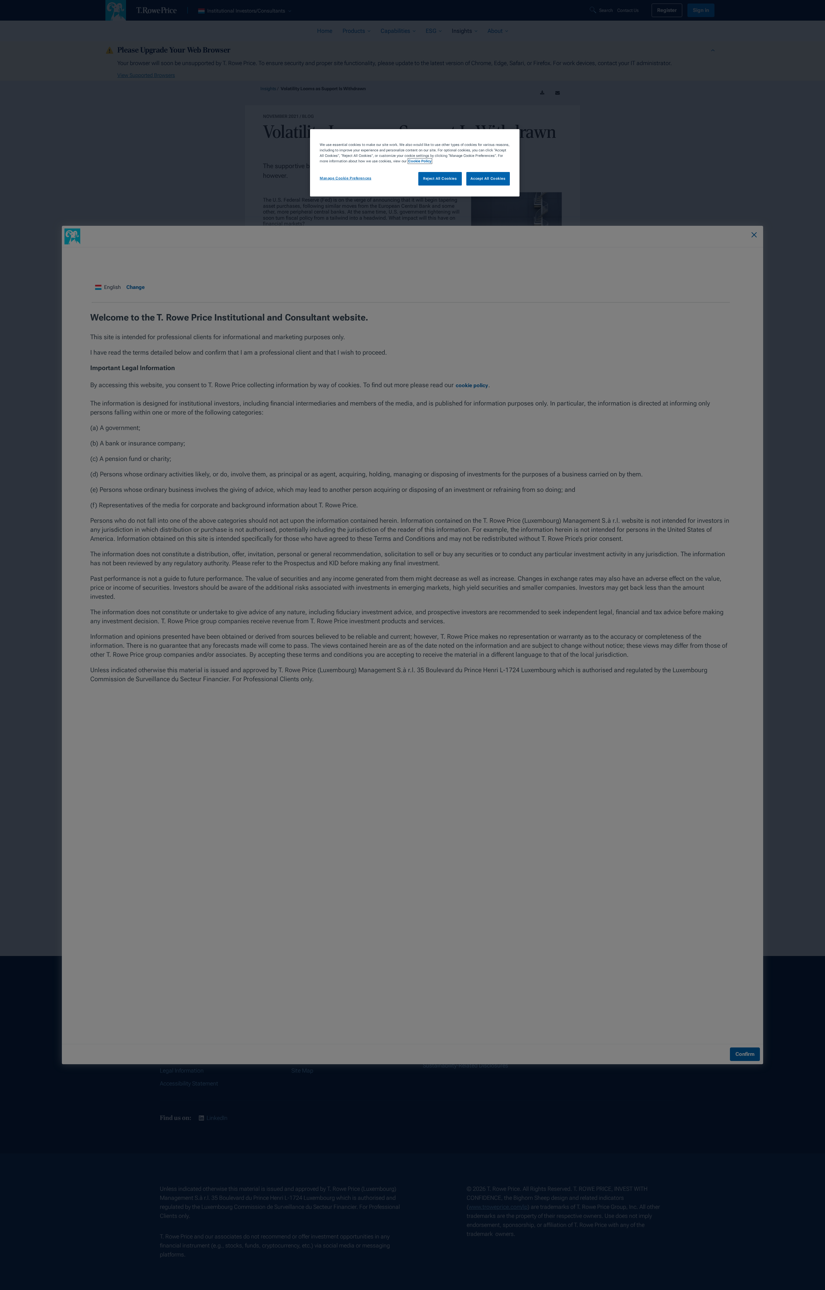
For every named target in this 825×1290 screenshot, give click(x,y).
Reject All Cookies (440, 178)
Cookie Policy (420, 161)
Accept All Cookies (488, 178)
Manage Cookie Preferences (345, 178)
